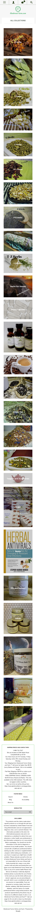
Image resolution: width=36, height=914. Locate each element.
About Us (10, 802)
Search (10, 797)
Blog (10, 799)
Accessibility (25, 799)
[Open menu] (4, 2)
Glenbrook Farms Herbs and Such (13, 909)
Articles (25, 797)
